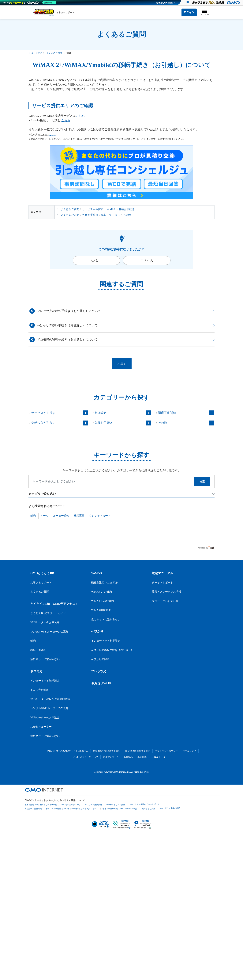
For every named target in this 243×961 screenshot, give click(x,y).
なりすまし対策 (148, 809)
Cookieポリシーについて (85, 757)
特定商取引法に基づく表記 (106, 751)
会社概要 (142, 757)
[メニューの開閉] (205, 12)
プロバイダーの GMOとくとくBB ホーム (67, 751)
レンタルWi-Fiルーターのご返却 (49, 631)
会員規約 (128, 757)
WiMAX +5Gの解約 (102, 601)
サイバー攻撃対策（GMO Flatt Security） (120, 809)
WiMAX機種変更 (101, 610)
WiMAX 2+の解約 (101, 591)
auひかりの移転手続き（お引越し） (112, 650)
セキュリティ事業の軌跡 (169, 808)
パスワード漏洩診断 (93, 805)
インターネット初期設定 (45, 680)
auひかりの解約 (100, 659)
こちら (80, 115)
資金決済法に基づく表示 (137, 751)
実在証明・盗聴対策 (33, 809)
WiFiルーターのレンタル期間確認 (50, 699)
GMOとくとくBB (42, 573)
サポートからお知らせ (165, 601)
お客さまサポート (41, 582)
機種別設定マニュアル (104, 582)
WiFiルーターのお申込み (45, 622)
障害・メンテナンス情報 (166, 591)
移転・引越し (38, 650)
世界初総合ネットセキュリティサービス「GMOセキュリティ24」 (53, 805)
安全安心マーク (111, 757)
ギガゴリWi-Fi (101, 683)
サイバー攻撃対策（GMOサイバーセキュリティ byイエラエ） (72, 809)
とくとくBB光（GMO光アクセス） (54, 603)
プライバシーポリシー (166, 751)
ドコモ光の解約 (39, 689)
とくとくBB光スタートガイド (48, 613)
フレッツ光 (98, 671)
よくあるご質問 (54, 53)
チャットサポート (162, 582)
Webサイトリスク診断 (115, 805)
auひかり (97, 631)
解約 (33, 640)
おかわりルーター (41, 726)
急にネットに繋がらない (45, 659)
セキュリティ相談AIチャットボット (144, 804)
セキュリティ (189, 751)
